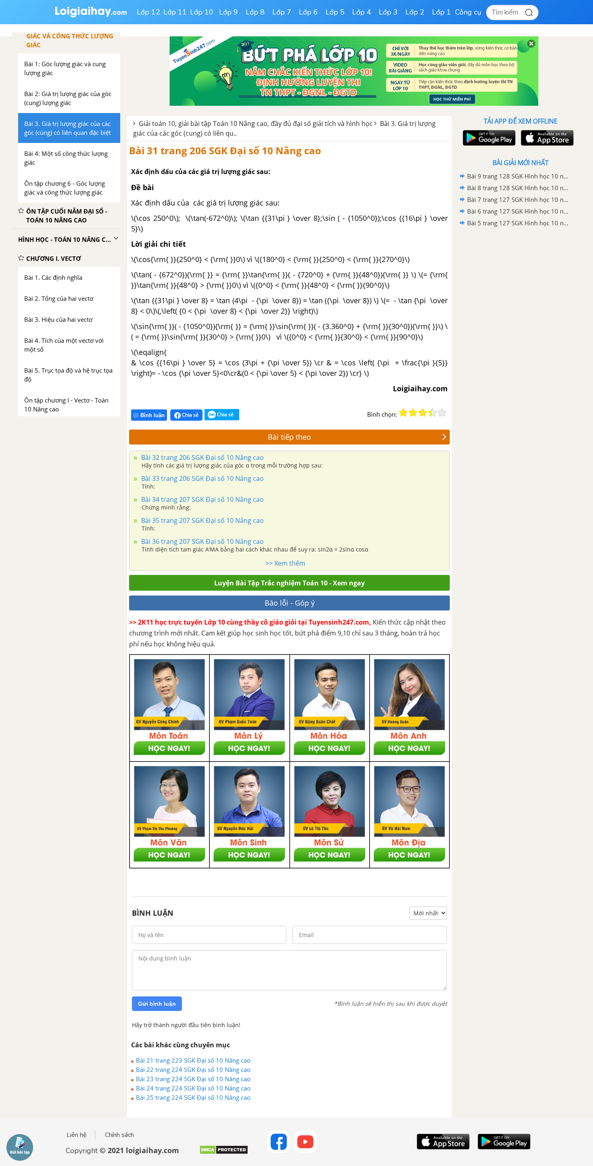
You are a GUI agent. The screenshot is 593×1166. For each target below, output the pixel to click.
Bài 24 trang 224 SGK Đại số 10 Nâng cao (193, 1088)
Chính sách (119, 1134)
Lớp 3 (388, 12)
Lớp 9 (228, 12)
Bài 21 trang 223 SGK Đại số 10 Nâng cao (193, 1060)
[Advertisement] (520, 357)
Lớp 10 (201, 12)
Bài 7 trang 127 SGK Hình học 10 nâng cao (519, 199)
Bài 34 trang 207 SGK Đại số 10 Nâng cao (202, 499)
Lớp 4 (361, 12)
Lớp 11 (175, 12)
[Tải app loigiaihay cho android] (488, 138)
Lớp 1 (441, 12)
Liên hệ (77, 1134)
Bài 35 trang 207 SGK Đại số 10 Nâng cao (202, 520)
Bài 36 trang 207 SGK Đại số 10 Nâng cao (202, 541)
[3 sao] (423, 412)
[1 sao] (403, 412)
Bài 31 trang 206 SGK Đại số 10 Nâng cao (225, 150)
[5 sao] (442, 412)
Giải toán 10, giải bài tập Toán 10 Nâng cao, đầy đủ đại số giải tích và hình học (256, 123)
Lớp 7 (281, 12)
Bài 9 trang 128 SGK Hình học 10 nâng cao (519, 176)
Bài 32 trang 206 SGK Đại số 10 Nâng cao (202, 457)
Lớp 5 (335, 12)
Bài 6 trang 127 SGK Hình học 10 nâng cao (519, 211)
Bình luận (152, 415)
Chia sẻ (189, 414)
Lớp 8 (255, 12)
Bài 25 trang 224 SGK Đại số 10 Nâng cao (193, 1097)
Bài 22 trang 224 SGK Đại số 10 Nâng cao (193, 1069)
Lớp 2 (414, 12)
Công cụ (468, 12)
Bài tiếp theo (289, 437)
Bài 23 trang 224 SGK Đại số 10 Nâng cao (193, 1079)
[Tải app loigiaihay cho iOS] (546, 138)
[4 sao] (432, 412)
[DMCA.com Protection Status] (223, 1153)
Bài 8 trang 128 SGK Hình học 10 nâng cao (519, 188)
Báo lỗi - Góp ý (290, 603)
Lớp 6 (308, 12)
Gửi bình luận (157, 1003)
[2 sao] (413, 412)
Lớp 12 (148, 12)
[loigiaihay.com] (90, 15)
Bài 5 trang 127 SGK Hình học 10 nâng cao (519, 223)
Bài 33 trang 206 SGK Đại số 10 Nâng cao (202, 478)
